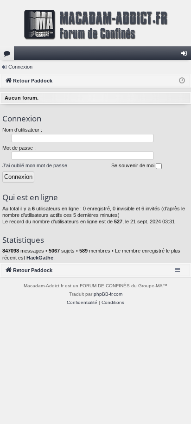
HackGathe (39, 257)
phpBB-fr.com (108, 294)
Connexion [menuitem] (186, 55)
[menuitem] (82, 302)
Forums (9, 55)
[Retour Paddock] (95, 23)
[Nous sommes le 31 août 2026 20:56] (182, 81)
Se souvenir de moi (133, 165)
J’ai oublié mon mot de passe (34, 165)
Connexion (20, 67)
